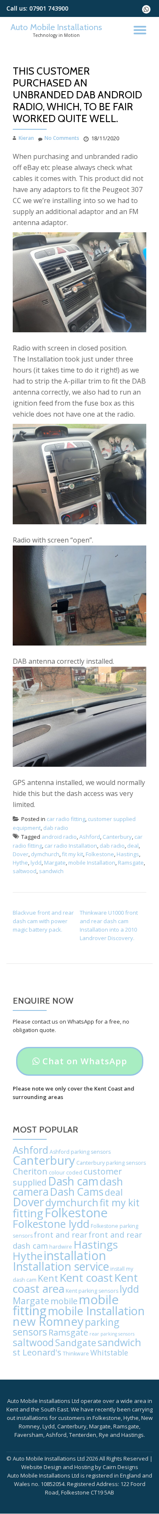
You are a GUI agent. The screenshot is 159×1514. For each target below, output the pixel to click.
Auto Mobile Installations (56, 27)
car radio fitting (66, 819)
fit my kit (72, 854)
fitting (28, 1213)
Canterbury (117, 836)
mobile (64, 1301)
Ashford (89, 836)
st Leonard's (37, 1352)
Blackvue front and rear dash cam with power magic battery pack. (43, 921)
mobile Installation (91, 862)
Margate (55, 862)
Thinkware (76, 1353)
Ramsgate (131, 862)
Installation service (61, 1266)
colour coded (65, 1172)
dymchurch (45, 854)
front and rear (60, 1234)
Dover (20, 854)
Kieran (26, 138)
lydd (36, 862)
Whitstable (109, 1353)
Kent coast (86, 1277)
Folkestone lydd (51, 1223)
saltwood (24, 871)
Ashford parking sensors (80, 1151)
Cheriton (30, 1171)
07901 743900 (48, 8)
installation (75, 1255)
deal (133, 845)
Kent (48, 1278)
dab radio (55, 828)
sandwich (51, 871)
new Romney (48, 1321)
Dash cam (73, 1181)
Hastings (128, 854)
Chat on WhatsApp (79, 1065)
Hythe (20, 862)
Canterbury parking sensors (111, 1162)
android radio (59, 836)
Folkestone (100, 854)
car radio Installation (71, 845)
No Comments (62, 138)
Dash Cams (76, 1192)
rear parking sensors (111, 1334)
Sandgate (75, 1342)
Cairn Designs (120, 1467)
